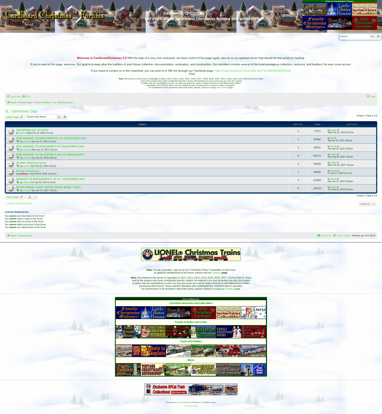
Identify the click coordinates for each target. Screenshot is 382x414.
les (332, 138)
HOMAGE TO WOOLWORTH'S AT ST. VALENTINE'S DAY (50, 179)
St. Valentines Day (21, 111)
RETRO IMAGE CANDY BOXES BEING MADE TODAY (48, 187)
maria (22, 133)
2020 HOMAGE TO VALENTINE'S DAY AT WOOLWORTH (50, 154)
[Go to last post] (338, 130)
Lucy (25, 166)
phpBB (180, 402)
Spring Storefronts (27, 170)
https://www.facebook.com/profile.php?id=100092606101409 (253, 70)
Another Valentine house (31, 162)
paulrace (23, 173)
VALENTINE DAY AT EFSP (32, 130)
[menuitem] (26, 96)
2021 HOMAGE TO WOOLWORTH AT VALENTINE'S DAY (50, 146)
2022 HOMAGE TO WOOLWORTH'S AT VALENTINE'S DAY (51, 138)
